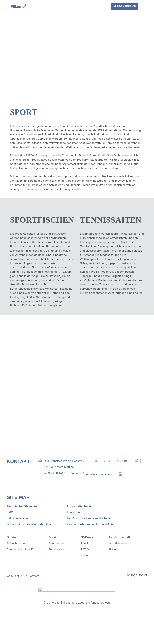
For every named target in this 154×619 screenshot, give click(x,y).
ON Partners (31, 575)
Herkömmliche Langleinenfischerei (89, 518)
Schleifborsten (16, 543)
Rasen (113, 549)
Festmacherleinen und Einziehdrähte (90, 524)
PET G (85, 549)
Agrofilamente (118, 543)
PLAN (84, 543)
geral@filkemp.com (98, 474)
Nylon (84, 555)
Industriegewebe (17, 518)
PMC (10, 512)
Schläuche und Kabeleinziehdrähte (29, 524)
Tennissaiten (57, 549)
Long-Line (73, 512)
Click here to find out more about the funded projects (77, 602)
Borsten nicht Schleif (20, 549)
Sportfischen (57, 543)
